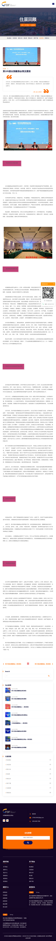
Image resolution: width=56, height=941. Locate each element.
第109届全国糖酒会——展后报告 (20, 707)
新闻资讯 (5, 875)
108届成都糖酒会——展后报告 (19, 723)
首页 (22, 25)
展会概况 (8, 760)
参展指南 (5, 898)
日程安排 (8, 764)
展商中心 (5, 869)
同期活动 (8, 792)
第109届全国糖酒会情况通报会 (19, 715)
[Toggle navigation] (53, 4)
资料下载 (8, 783)
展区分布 (8, 769)
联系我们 (5, 881)
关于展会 (5, 866)
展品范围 (5, 904)
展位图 (8, 774)
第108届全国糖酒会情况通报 (19, 731)
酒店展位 (5, 878)
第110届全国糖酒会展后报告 (19, 690)
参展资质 (5, 901)
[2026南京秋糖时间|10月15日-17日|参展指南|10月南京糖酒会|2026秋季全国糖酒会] (9, 3)
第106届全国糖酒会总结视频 (19, 747)
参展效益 (5, 892)
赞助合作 (8, 778)
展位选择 (5, 906)
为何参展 (5, 895)
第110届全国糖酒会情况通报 (19, 698)
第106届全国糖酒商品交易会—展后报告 (22, 739)
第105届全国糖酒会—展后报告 (13, 664)
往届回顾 (8, 788)
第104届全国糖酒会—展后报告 (43, 664)
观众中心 (5, 872)
